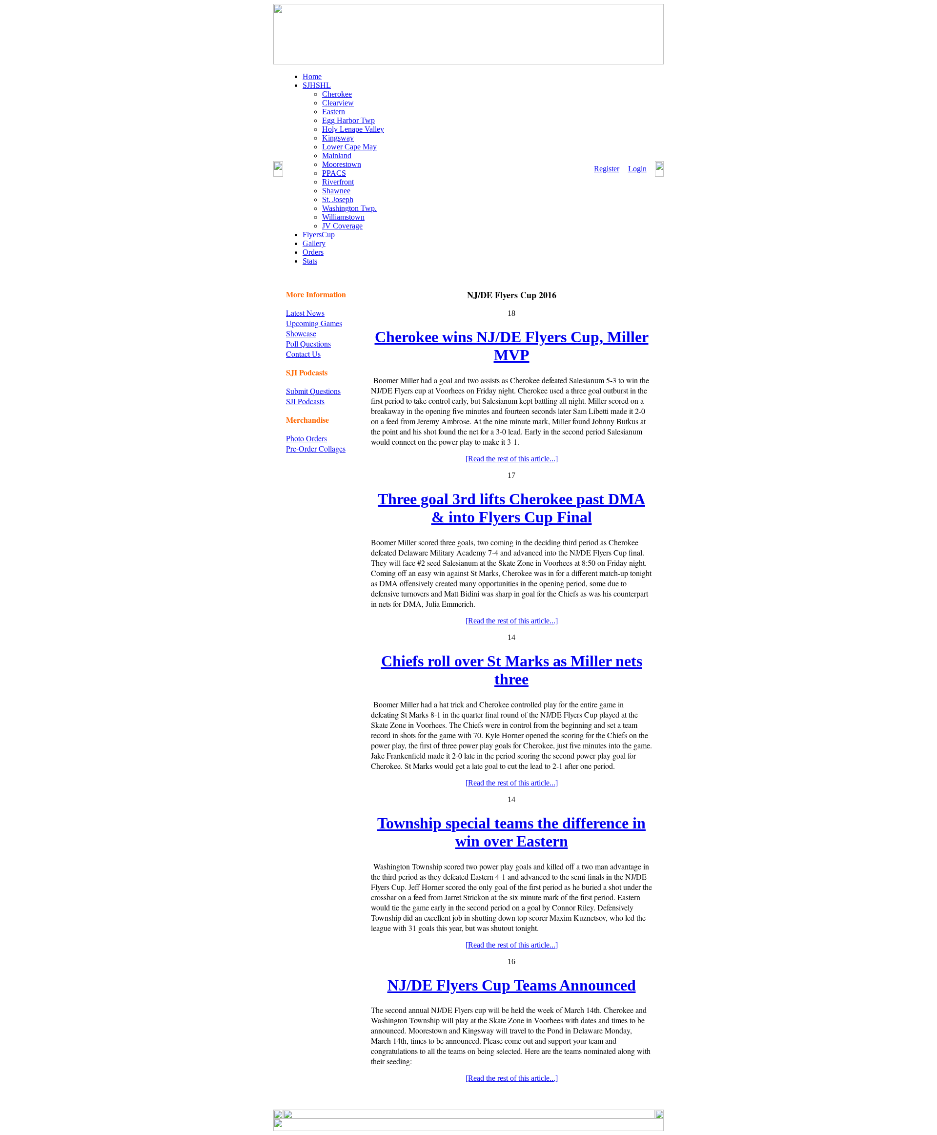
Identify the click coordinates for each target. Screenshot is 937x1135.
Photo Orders (306, 438)
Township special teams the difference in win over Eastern (511, 832)
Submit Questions (313, 391)
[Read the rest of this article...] (512, 458)
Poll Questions (308, 343)
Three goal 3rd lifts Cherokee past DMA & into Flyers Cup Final (511, 508)
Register (606, 169)
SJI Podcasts (305, 401)
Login (637, 169)
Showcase (301, 333)
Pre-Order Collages (316, 448)
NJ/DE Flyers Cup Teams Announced (511, 985)
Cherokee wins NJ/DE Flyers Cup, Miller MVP (512, 346)
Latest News (305, 313)
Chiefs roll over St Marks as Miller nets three (511, 670)
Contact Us (303, 354)
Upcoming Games (314, 323)
